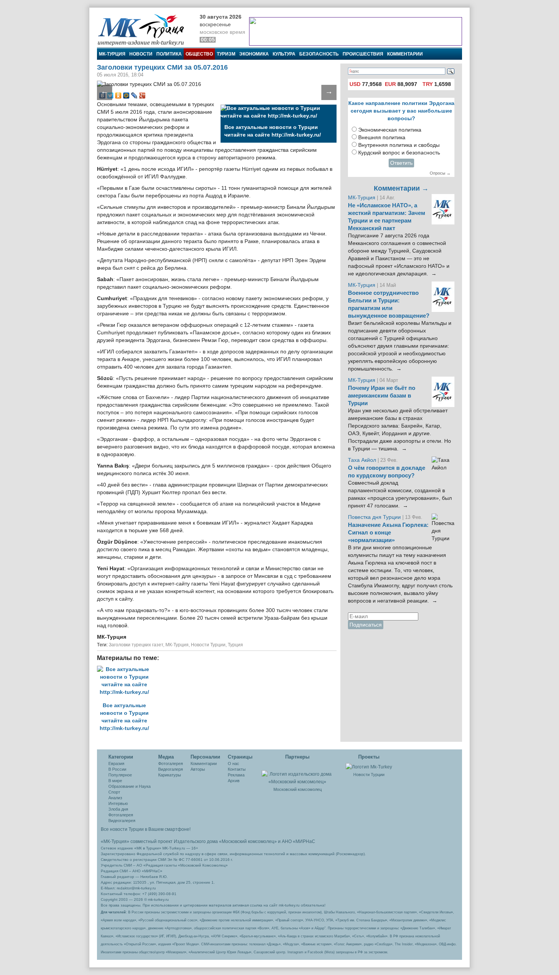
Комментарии (405, 54)
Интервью (118, 803)
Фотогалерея (120, 815)
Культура (284, 54)
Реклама (236, 775)
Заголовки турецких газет (136, 644)
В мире (115, 780)
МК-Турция (112, 54)
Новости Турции (208, 644)
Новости (140, 54)
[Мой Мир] (126, 95)
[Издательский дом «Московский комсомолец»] (297, 773)
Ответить (401, 163)
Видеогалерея (121, 820)
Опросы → (440, 173)
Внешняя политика (381, 137)
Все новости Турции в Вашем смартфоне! (146, 829)
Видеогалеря (170, 769)
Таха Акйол (362, 460)
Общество (199, 54)
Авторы (198, 769)
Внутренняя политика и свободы (399, 145)
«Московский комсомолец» (248, 841)
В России (117, 769)
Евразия (116, 763)
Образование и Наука (129, 786)
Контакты (237, 769)
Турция (235, 644)
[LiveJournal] (134, 95)
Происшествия (363, 54)
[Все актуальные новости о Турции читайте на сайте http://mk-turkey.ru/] (126, 669)
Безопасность (319, 54)
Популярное (120, 775)
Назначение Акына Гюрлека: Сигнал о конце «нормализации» (388, 532)
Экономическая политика (389, 130)
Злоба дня (118, 809)
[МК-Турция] (144, 29)
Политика (169, 54)
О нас (233, 763)
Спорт (114, 792)
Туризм (226, 54)
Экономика (254, 54)
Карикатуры (169, 775)
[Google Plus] (142, 95)
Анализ (115, 797)
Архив (234, 780)
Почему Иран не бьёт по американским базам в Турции (381, 395)
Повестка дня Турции (375, 517)
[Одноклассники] (118, 95)
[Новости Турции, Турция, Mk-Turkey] (369, 766)
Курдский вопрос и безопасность (399, 153)
